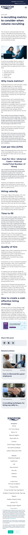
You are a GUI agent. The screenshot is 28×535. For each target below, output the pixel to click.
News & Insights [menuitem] (14, 435)
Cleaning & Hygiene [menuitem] (14, 458)
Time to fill (6, 76)
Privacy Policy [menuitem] (14, 487)
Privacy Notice (13, 518)
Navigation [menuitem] (14, 423)
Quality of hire (7, 77)
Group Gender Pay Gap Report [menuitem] (14, 490)
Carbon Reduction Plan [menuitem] (14, 451)
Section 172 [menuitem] (14, 502)
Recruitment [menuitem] (14, 467)
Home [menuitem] (14, 426)
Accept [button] (10, 532)
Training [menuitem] (14, 476)
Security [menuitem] (14, 470)
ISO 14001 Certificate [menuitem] (14, 447)
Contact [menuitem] (14, 441)
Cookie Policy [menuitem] (14, 481)
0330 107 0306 (22, 3)
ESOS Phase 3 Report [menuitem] (14, 444)
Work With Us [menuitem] (14, 438)
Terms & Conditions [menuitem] (14, 484)
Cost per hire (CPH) (9, 72)
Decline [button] (17, 532)
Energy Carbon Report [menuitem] (14, 505)
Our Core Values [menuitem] (14, 429)
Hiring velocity (7, 74)
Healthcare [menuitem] (14, 461)
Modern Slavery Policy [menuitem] (14, 499)
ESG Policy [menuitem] (14, 508)
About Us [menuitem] (14, 432)
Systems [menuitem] (14, 473)
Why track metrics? (9, 71)
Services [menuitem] (14, 455)
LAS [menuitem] (14, 464)
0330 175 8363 (19, 1)
